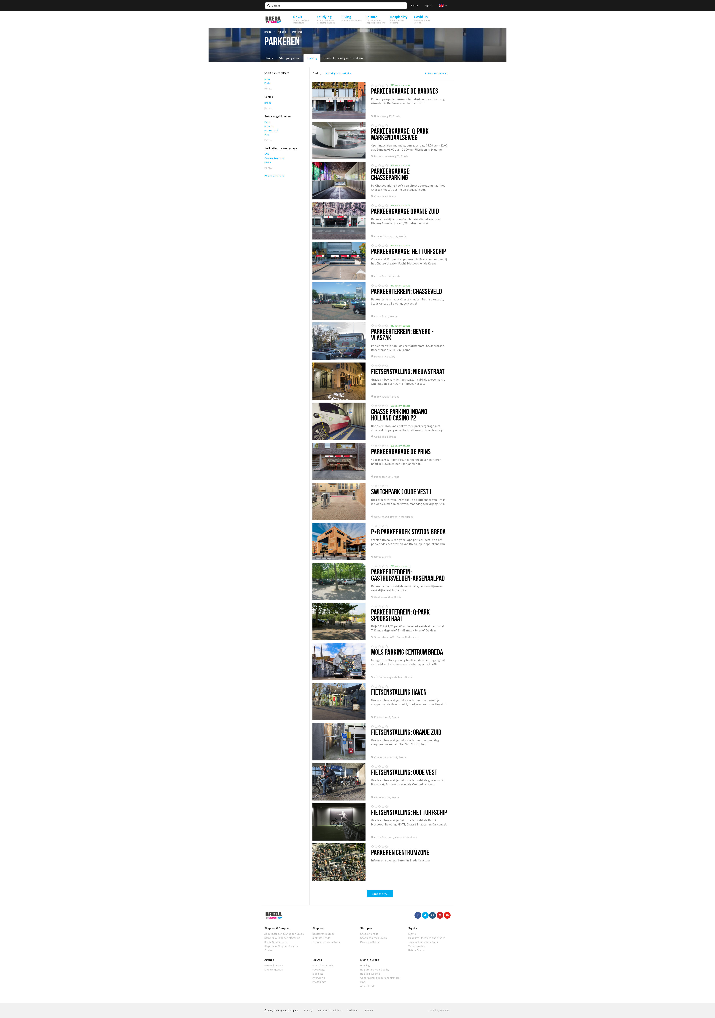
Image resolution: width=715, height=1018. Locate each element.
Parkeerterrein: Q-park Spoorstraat (400, 615)
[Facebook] (417, 915)
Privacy (308, 1010)
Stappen (318, 928)
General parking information (343, 58)
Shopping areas (289, 58)
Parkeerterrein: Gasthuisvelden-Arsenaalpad (408, 575)
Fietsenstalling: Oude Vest (404, 772)
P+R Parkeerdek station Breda (408, 532)
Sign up (429, 5)
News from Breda (322, 965)
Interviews (318, 977)
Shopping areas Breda (373, 938)
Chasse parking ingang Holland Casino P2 (399, 414)
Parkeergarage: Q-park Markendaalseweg (400, 134)
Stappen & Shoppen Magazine (282, 938)
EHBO (267, 162)
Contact (269, 950)
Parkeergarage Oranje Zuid (405, 211)
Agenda (269, 960)
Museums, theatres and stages (426, 938)
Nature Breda (416, 950)
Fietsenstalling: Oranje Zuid (406, 732)
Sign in (414, 5)
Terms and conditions (329, 1010)
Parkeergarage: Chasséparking (391, 174)
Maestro (269, 126)
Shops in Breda (369, 933)
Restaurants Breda (323, 933)
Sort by (317, 73)
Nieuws (317, 960)
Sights (412, 928)
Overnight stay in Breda (326, 942)
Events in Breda (273, 965)
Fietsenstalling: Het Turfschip (409, 812)
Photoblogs (319, 982)
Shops (269, 58)
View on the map (437, 73)
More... (268, 88)
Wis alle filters (274, 176)
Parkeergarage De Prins (401, 451)
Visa (266, 134)
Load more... (380, 894)
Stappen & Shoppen (277, 928)
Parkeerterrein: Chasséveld (406, 291)
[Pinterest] (440, 915)
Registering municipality (374, 969)
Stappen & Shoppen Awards (281, 946)
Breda (267, 102)
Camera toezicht (274, 158)
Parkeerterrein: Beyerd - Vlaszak (402, 334)
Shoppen (366, 928)
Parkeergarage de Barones (404, 91)
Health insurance (370, 973)
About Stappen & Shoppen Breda (284, 933)
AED (266, 154)
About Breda (367, 986)
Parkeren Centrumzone (400, 852)
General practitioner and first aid (380, 977)
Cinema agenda (273, 969)
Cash (267, 122)
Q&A (363, 982)
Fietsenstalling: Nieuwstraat (407, 371)
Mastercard (271, 130)
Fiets (267, 83)
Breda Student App (275, 942)
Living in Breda (369, 960)
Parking (312, 58)
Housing (365, 965)
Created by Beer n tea (439, 1010)
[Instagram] (432, 915)
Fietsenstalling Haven (399, 692)
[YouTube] (447, 915)
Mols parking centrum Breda (407, 652)
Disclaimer (352, 1010)
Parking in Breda (370, 942)
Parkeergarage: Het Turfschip (408, 251)
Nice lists (317, 973)
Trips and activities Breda (423, 942)
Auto (267, 79)
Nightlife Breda (321, 938)
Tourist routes (416, 946)
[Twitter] (425, 915)
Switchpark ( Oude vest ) (401, 492)
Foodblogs (318, 969)
